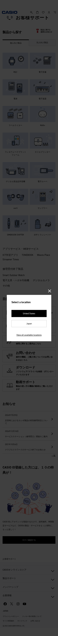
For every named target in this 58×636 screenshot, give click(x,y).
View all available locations (29, 334)
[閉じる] (49, 291)
